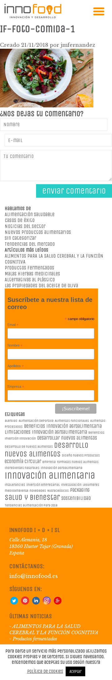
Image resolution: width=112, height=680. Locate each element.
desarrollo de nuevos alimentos (29, 447)
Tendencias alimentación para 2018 (31, 505)
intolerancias (15, 485)
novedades (38, 491)
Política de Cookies (45, 671)
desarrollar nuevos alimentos (67, 438)
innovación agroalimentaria (61, 468)
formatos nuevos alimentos (78, 462)
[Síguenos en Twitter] (14, 603)
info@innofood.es (33, 576)
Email (13, 325)
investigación (71, 485)
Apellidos (15, 366)
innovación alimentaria (50, 475)
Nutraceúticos (58, 491)
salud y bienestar (32, 497)
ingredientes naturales (22, 468)
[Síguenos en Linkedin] (35, 603)
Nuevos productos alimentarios (38, 232)
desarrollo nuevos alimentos (46, 449)
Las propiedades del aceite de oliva (41, 285)
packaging (80, 490)
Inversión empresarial (43, 485)
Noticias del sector (25, 226)
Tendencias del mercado (30, 244)
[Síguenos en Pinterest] (25, 603)
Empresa (15, 387)
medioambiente (16, 491)
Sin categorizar (20, 238)
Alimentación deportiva (36, 421)
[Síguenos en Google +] (57, 603)
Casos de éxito (20, 220)
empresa (49, 462)
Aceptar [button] (75, 671)
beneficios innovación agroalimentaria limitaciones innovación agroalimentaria (53, 429)
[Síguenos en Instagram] (46, 603)
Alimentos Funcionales (72, 421)
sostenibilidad (76, 498)
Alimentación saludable (29, 214)
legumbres (91, 485)
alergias (11, 421)
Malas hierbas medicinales (32, 274)
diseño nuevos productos (81, 455)
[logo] (32, 17)
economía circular (23, 461)
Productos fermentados (29, 268)
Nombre (15, 345)
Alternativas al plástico (30, 280)
